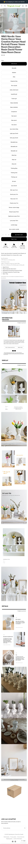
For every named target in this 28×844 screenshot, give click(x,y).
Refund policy (6, 836)
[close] (26, 1)
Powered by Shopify (19, 834)
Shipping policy (9, 838)
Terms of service (20, 836)
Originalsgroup (11, 834)
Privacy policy (13, 836)
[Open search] (5, 6)
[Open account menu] (23, 6)
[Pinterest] (15, 841)
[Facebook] (13, 841)
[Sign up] (24, 828)
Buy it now (14, 239)
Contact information (17, 838)
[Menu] (1, 6)
